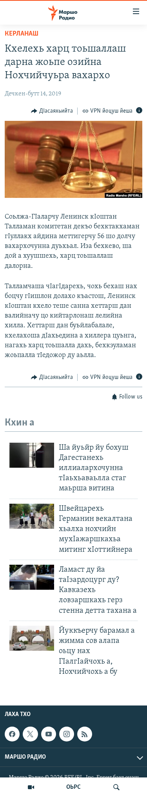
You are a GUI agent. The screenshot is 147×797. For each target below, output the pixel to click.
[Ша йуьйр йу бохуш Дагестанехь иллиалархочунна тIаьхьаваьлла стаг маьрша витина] (31, 455)
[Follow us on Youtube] (48, 734)
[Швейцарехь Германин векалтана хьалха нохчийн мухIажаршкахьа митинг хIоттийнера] (31, 516)
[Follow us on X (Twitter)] (30, 734)
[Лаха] (116, 787)
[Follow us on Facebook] (12, 734)
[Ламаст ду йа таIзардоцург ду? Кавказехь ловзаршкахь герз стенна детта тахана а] (31, 577)
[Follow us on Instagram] (66, 734)
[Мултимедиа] (31, 787)
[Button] (52, 111)
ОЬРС (73, 787)
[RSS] (84, 734)
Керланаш (21, 34)
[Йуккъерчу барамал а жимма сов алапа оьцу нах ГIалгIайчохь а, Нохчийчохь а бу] (31, 638)
